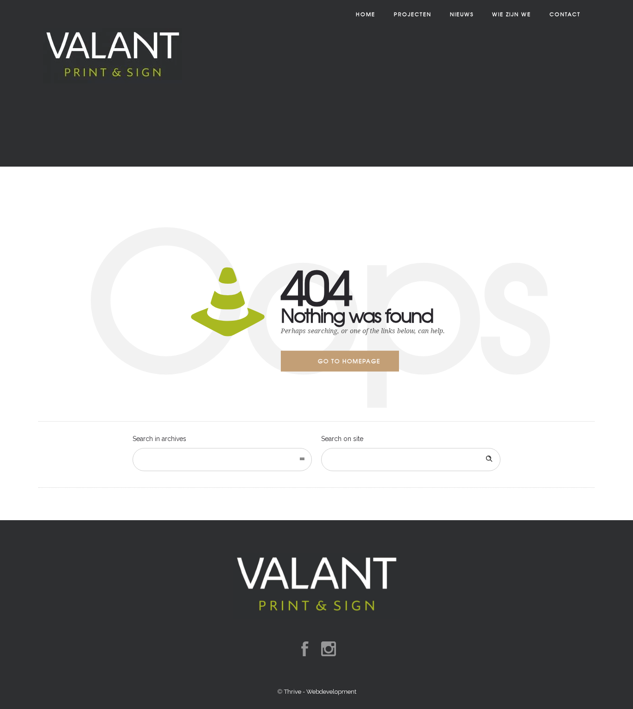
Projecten (412, 14)
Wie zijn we (511, 14)
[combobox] (222, 459)
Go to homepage (349, 361)
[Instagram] (328, 648)
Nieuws (462, 14)
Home (365, 14)
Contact (565, 14)
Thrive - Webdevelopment (320, 691)
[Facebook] (304, 648)
